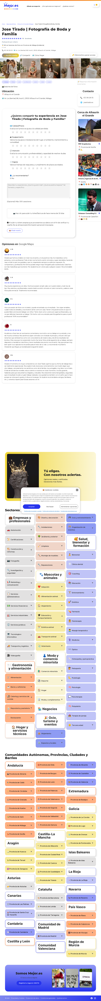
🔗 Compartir (25, 55)
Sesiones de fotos (11, 24)
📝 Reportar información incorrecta (87, 83)
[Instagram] (95, 998)
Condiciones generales (48, 998)
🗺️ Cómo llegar (38, 55)
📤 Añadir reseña (15, 230)
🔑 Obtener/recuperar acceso (83, 55)
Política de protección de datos (51, 511)
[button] (77, 490)
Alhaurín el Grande (12, 94)
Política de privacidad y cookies (33, 511)
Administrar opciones (69, 506)
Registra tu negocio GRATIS (29, 983)
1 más (4, 47)
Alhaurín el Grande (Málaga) (25, 24)
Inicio (3, 24)
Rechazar (50, 506)
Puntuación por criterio (10, 42)
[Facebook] (92, 998)
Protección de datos (32, 998)
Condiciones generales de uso (69, 511)
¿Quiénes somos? (68, 6)
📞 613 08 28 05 (7, 50)
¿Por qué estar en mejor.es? (51, 6)
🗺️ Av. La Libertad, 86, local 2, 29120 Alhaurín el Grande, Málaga (35, 50)
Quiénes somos (62, 998)
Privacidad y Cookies (17, 998)
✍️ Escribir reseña (10, 55)
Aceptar (32, 506)
